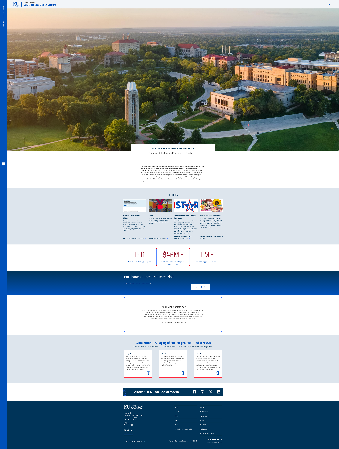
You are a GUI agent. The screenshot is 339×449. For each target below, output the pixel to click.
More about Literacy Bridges (133, 238)
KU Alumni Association (207, 433)
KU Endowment (204, 416)
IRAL (176, 416)
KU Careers (203, 429)
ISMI (176, 420)
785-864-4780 (128, 425)
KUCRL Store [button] (200, 287)
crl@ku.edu (168, 322)
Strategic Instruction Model (183, 429)
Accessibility (173, 441)
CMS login (194, 441)
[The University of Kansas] (133, 408)
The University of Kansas (216, 442)
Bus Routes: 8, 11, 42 (130, 419)
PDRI (176, 425)
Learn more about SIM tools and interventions (184, 237)
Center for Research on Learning (40, 4)
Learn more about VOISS (157, 238)
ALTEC (177, 407)
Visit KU (202, 407)
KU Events (203, 425)
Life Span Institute (29, 2)
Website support (184, 441)
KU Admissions (204, 412)
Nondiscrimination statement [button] (133, 441)
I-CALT (177, 412)
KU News (202, 420)
